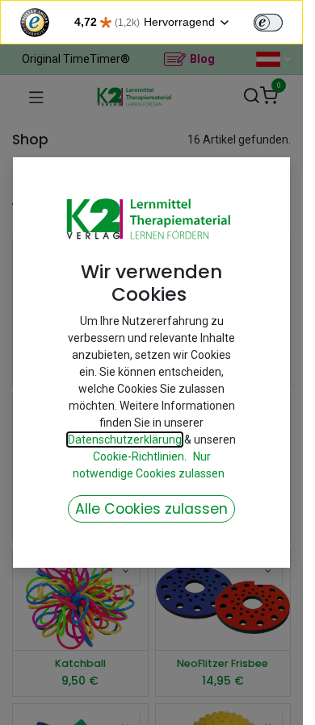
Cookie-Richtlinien (138, 456)
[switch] (268, 22)
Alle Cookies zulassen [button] (151, 509)
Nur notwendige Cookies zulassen (149, 465)
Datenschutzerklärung (125, 439)
